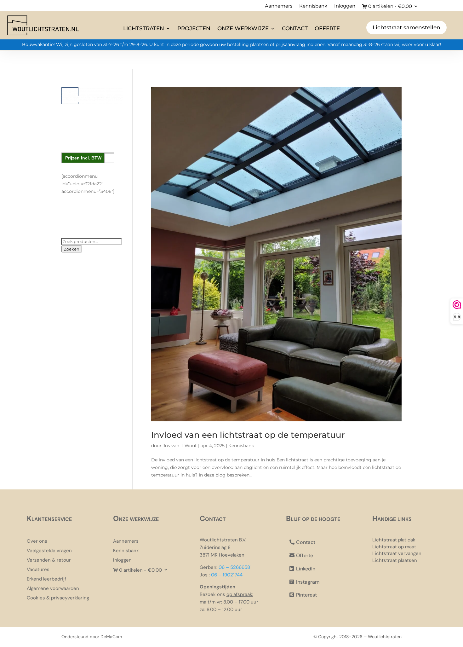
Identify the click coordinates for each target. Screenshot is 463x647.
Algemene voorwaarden (53, 589)
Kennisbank (313, 6)
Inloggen (344, 6)
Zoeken (71, 248)
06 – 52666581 (235, 567)
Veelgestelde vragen (49, 551)
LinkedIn (305, 568)
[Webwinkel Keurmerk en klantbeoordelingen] (92, 217)
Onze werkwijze (243, 28)
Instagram (308, 582)
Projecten (193, 28)
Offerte (327, 28)
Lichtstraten (143, 28)
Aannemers (278, 6)
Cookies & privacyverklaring (58, 598)
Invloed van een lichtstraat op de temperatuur (248, 435)
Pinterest (306, 595)
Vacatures (38, 570)
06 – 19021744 (227, 575)
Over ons (37, 541)
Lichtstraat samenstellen (406, 27)
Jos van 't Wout (180, 445)
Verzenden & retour (49, 560)
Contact (295, 28)
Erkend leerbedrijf (46, 579)
